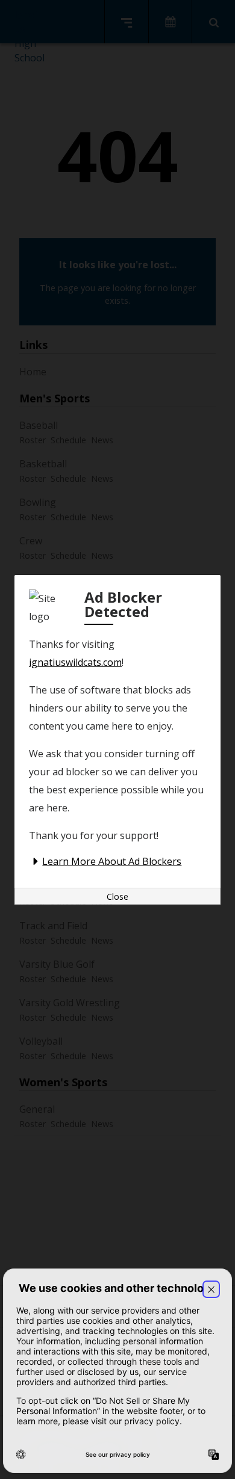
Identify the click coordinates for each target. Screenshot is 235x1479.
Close (117, 896)
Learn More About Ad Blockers (111, 861)
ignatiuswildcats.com (75, 662)
